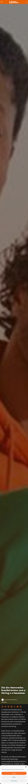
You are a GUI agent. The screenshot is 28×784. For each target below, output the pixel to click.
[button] (26, 767)
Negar (14, 777)
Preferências (14, 780)
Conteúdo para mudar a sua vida (1, 2)
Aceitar (14, 773)
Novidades (4, 702)
